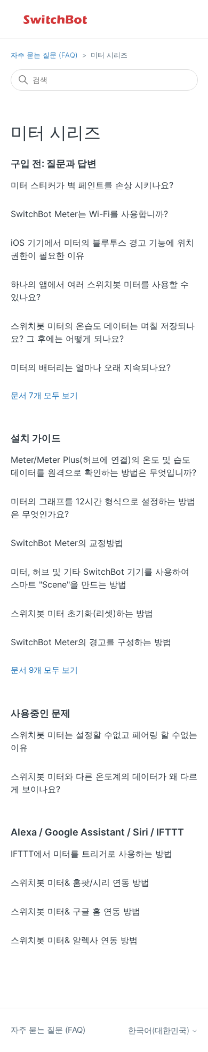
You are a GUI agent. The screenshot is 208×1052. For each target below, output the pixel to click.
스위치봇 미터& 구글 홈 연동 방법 (75, 911)
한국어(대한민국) (159, 1030)
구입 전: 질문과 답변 (54, 163)
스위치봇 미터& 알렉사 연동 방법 (74, 940)
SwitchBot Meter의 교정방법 (67, 542)
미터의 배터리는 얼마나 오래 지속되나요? (91, 367)
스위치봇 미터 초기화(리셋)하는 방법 (82, 613)
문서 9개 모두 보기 (44, 670)
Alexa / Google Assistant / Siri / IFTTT (97, 832)
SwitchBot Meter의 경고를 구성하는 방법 (91, 642)
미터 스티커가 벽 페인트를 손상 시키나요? (92, 185)
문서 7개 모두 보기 (44, 395)
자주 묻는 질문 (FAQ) (44, 55)
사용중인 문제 (40, 713)
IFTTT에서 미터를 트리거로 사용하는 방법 (91, 853)
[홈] (56, 19)
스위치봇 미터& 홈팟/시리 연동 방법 (80, 882)
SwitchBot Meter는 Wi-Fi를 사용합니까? (89, 213)
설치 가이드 (36, 438)
